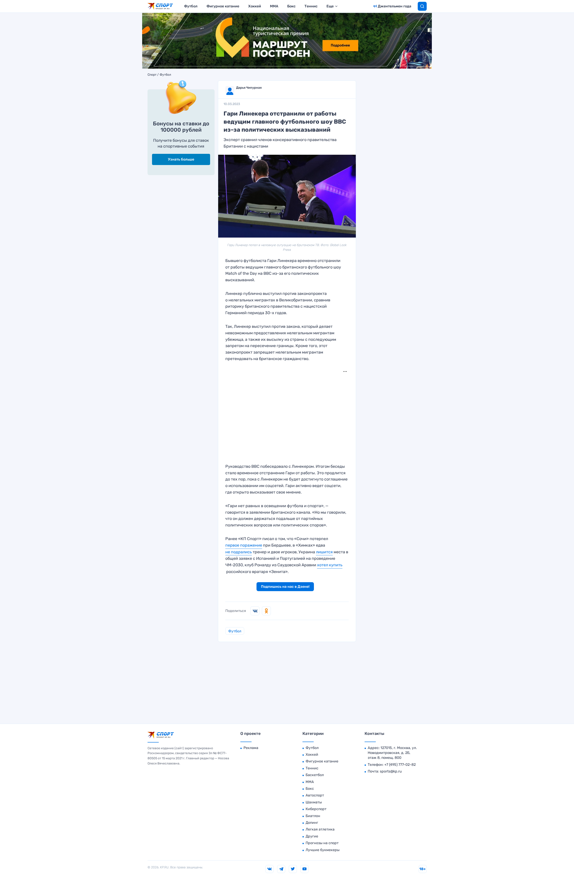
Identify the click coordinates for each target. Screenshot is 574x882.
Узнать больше (181, 159)
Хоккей (254, 6)
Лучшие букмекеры (322, 850)
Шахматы (314, 802)
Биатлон (313, 816)
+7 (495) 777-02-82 (400, 764)
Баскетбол (315, 775)
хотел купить (329, 564)
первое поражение (243, 545)
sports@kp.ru (391, 771)
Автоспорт (315, 795)
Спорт (152, 75)
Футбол (191, 6)
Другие (312, 836)
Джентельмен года (394, 6)
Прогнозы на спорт (322, 843)
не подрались (238, 551)
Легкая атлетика (320, 829)
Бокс (291, 6)
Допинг (312, 822)
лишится (324, 551)
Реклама (251, 748)
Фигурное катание (223, 6)
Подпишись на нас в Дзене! (285, 586)
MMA (274, 6)
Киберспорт (316, 809)
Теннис (310, 6)
